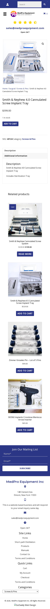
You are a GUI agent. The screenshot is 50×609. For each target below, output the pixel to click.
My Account (25, 573)
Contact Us (25, 554)
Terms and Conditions (25, 558)
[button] (43, 44)
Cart (25, 568)
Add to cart (10, 123)
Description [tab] (10, 150)
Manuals (25, 550)
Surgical (12, 88)
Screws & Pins (22, 88)
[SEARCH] (45, 4)
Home (4, 88)
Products (25, 546)
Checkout (25, 577)
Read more (25, 253)
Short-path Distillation (25, 542)
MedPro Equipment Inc (25, 482)
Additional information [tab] (15, 155)
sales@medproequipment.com (25, 28)
